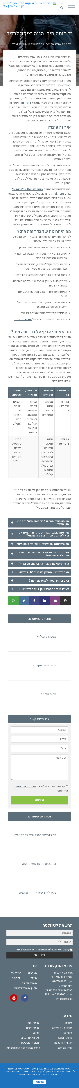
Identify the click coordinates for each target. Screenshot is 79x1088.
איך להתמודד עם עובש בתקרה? (38, 864)
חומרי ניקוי (33, 1023)
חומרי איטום (32, 1028)
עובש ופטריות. (23, 319)
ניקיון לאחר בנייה (30, 1038)
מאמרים (32, 973)
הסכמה (39, 1082)
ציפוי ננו (26, 103)
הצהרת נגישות (29, 983)
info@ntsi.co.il (64, 999)
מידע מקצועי (53, 44)
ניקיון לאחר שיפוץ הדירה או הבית (37, 892)
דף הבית (66, 44)
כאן (33, 1071)
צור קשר (16, 978)
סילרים (69, 1023)
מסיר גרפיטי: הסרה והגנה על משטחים (35, 835)
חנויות (33, 978)
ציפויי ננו (68, 1033)
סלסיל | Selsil (65, 1038)
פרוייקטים (16, 973)
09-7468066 (58, 977)
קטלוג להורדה (65, 1048)
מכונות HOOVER (30, 1043)
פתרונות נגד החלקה (62, 1028)
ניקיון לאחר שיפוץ (63, 1043)
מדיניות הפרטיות (25, 786)
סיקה (36, 1033)
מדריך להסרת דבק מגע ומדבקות (23, 1048)
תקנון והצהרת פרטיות (25, 988)
